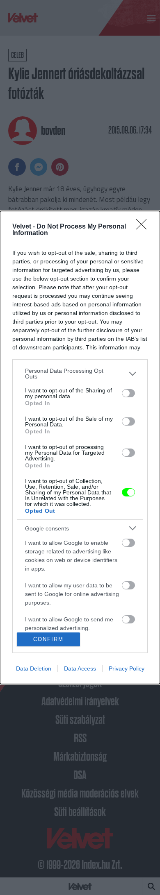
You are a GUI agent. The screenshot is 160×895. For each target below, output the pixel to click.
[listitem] (80, 373)
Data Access (80, 668)
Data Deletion (33, 668)
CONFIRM (48, 639)
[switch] (128, 393)
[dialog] (80, 447)
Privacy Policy (126, 668)
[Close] (144, 227)
